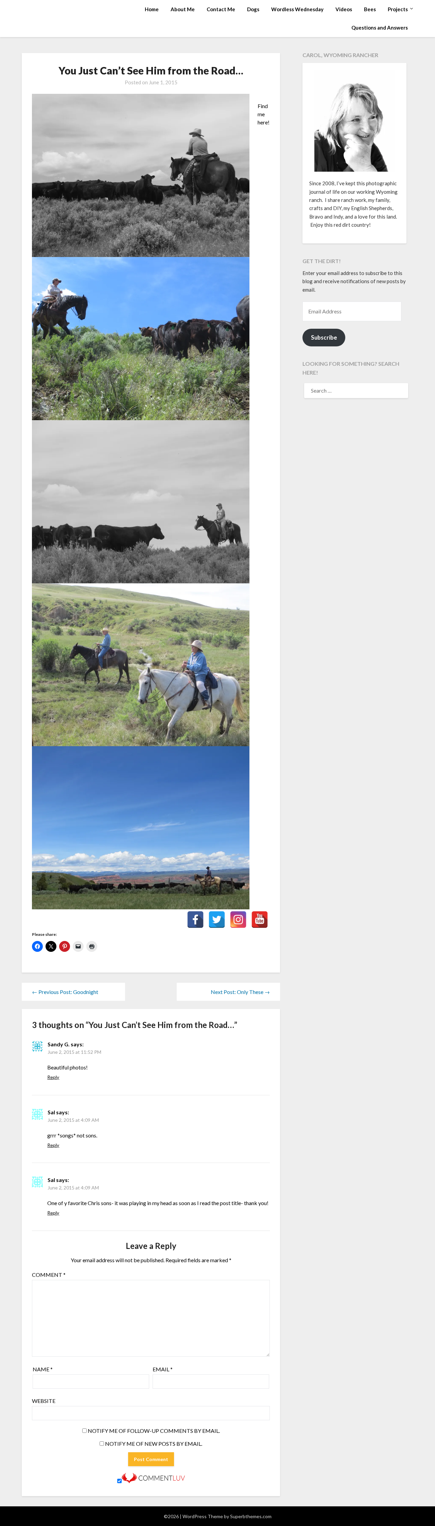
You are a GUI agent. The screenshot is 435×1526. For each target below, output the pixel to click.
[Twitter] (216, 919)
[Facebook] (195, 919)
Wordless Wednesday (297, 9)
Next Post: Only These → (240, 992)
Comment (49, 1274)
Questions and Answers (379, 27)
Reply (53, 1077)
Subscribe (324, 337)
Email (163, 1369)
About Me (183, 9)
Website (43, 1401)
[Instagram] (238, 919)
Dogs (253, 9)
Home (152, 9)
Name (43, 1369)
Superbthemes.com (251, 1516)
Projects (398, 9)
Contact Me (221, 9)
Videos (343, 9)
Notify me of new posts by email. (153, 1443)
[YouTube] (259, 919)
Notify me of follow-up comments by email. (154, 1430)
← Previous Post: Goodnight (65, 992)
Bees (370, 9)
